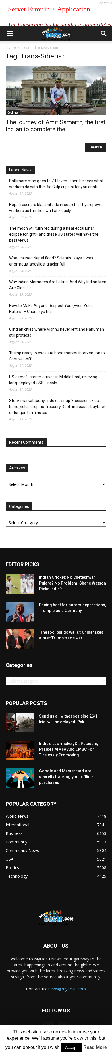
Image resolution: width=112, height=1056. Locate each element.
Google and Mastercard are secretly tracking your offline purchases (66, 777)
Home (11, 47)
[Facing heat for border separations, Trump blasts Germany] (20, 612)
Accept (71, 1047)
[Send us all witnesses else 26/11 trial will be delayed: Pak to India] (20, 722)
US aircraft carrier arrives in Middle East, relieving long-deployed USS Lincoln (53, 380)
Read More (95, 1047)
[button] (104, 33)
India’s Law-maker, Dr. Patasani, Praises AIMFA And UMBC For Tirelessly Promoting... (68, 749)
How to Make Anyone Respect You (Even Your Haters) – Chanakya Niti (50, 308)
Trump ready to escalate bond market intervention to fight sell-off (57, 356)
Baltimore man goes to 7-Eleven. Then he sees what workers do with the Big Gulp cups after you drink (56, 184)
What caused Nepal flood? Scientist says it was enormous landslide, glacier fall (51, 261)
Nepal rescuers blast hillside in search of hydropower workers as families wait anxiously (56, 207)
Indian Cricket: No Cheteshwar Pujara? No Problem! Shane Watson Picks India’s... (72, 583)
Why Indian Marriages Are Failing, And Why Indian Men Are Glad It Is (57, 285)
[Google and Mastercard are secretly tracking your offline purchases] (20, 778)
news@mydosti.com (67, 989)
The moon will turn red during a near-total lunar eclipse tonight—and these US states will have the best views (54, 234)
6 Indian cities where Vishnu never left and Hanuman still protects (56, 332)
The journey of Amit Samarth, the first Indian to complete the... (55, 126)
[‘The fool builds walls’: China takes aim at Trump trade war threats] (20, 639)
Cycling (12, 112)
